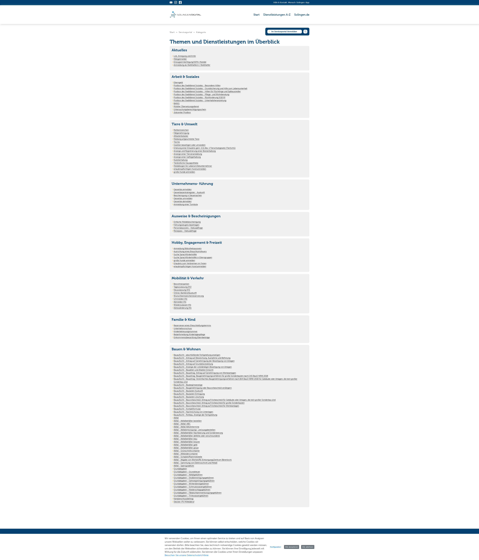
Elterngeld (178, 82)
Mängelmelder (180, 59)
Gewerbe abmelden (182, 201)
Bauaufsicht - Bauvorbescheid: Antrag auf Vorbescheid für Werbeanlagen (206, 406)
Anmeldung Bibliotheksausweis (187, 248)
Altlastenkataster (181, 136)
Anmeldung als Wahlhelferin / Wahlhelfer (192, 65)
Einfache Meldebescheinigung (187, 222)
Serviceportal (185, 32)
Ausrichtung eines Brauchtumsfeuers (190, 251)
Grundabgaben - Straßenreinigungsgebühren (194, 478)
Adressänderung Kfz (182, 308)
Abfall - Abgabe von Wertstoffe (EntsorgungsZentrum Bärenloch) (203, 460)
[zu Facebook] (180, 2)
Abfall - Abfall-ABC (182, 424)
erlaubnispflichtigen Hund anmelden (190, 169)
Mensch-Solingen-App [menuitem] (298, 2)
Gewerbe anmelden (182, 189)
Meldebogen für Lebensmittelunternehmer (193, 166)
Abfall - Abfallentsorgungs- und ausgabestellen (194, 430)
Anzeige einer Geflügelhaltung (187, 157)
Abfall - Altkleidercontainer (186, 454)
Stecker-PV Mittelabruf (184, 502)
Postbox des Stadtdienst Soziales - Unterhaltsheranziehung (200, 100)
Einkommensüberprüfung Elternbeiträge (192, 337)
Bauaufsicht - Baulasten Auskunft (188, 391)
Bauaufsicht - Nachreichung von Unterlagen (193, 412)
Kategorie (201, 32)
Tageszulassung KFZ (182, 287)
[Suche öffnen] (305, 31)
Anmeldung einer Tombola (186, 204)
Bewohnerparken (181, 284)
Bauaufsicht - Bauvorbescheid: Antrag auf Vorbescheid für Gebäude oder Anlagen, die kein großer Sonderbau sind (225, 400)
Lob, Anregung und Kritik (185, 56)
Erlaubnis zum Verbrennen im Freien (190, 263)
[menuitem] (256, 14)
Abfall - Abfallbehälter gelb (185, 445)
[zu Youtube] (171, 2)
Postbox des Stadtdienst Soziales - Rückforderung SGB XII (199, 97)
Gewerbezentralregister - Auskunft (189, 192)
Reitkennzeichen (181, 130)
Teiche (177, 142)
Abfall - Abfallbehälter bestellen (188, 421)
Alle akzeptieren (291, 547)
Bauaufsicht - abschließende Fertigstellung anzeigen (197, 355)
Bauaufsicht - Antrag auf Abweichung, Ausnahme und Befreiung (202, 358)
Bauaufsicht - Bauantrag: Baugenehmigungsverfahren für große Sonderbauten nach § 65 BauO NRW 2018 (221, 376)
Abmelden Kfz (180, 302)
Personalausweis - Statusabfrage (188, 228)
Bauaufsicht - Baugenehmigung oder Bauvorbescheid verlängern (203, 388)
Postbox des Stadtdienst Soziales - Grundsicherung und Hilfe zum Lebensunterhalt (210, 88)
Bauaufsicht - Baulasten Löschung (189, 397)
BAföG (177, 103)
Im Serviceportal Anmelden (284, 31)
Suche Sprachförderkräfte (185, 254)
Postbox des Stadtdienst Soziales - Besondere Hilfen (197, 85)
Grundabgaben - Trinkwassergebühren (191, 496)
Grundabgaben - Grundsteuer (187, 472)
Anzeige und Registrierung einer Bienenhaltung (195, 151)
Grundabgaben (180, 469)
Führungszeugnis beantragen (186, 225)
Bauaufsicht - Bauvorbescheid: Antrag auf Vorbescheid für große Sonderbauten (209, 403)
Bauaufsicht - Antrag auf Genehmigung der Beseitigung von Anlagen (204, 361)
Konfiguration (275, 547)
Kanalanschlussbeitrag (183, 499)
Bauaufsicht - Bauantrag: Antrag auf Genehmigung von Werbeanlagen (205, 373)
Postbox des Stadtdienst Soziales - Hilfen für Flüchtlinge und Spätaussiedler (207, 91)
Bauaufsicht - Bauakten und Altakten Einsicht (193, 370)
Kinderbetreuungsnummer (185, 331)
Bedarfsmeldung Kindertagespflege (189, 334)
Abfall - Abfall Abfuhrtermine (186, 427)
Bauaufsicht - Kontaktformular (187, 409)
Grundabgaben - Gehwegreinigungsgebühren (194, 481)
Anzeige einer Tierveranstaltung (188, 154)
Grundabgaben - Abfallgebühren (188, 475)
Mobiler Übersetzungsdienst (186, 106)
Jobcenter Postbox (182, 112)
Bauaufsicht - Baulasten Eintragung (189, 394)
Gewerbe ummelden (183, 198)
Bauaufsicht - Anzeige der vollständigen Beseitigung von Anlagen (203, 367)
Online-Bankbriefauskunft (185, 293)
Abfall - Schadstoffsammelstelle (188, 457)
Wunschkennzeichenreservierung (189, 296)
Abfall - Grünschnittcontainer (187, 451)
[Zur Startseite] (186, 14)
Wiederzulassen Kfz (182, 305)
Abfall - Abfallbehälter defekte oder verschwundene (197, 436)
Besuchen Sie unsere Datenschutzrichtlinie (186, 555)
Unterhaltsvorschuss (183, 328)
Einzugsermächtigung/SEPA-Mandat (190, 62)
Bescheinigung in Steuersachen (188, 195)
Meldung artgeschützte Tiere (186, 139)
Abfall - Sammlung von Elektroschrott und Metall (195, 463)
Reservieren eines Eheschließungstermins (192, 325)
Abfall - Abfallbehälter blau (185, 439)
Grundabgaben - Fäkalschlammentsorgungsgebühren (197, 493)
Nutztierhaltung (180, 160)
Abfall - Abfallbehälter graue (186, 448)
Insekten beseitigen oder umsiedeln (189, 145)
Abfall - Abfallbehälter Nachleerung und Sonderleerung (198, 433)
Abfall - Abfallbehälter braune (187, 442)
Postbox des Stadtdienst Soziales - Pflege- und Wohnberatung (201, 94)
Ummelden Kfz (180, 299)
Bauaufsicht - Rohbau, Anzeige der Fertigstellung (195, 415)
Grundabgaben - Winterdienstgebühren (191, 484)
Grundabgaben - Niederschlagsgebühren (192, 490)
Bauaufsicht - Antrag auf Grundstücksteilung (193, 364)
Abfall (176, 418)
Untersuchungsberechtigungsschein (190, 109)
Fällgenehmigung (181, 133)
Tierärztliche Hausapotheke (186, 163)
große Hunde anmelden (184, 172)
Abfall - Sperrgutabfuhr (184, 466)
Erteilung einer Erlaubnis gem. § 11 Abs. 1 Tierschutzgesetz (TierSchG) (205, 148)
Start (172, 32)
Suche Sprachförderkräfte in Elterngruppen (193, 257)
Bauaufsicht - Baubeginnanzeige (188, 385)
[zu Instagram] (175, 2)
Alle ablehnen (307, 547)
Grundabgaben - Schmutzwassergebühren (193, 487)
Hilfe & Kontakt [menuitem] (280, 2)
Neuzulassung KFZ (182, 290)
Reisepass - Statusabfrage (185, 231)
